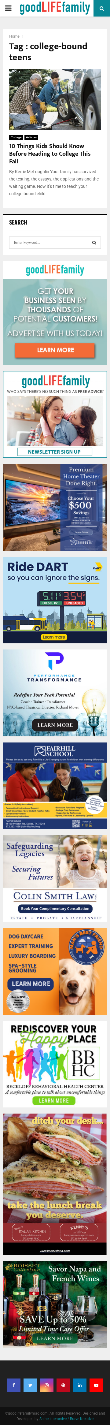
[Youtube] (96, 1385)
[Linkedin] (79, 1385)
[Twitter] (30, 1385)
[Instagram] (46, 1385)
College (16, 137)
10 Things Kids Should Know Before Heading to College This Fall (50, 154)
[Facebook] (13, 1385)
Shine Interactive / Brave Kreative (66, 1419)
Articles (31, 137)
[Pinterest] (63, 1385)
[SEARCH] (94, 242)
